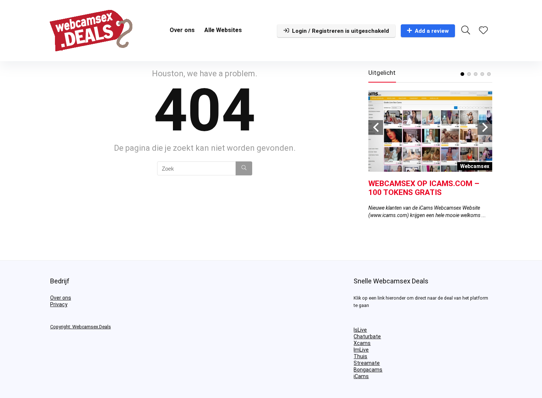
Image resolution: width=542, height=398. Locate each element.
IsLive (360, 330)
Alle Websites (223, 30)
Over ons (182, 30)
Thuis (360, 356)
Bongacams (368, 370)
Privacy (58, 304)
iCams (361, 376)
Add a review (432, 31)
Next (484, 127)
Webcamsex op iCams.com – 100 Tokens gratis (423, 188)
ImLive (361, 350)
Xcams (362, 343)
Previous (375, 127)
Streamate (367, 363)
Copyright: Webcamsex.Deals (80, 326)
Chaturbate (367, 336)
